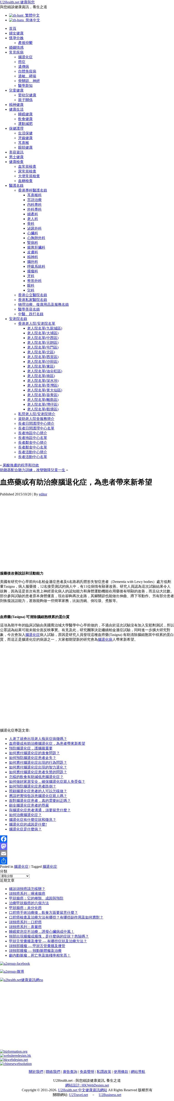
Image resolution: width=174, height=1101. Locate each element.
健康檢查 (16, 162)
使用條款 (121, 1072)
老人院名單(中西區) (42, 338)
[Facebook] (87, 839)
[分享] (87, 860)
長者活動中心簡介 (32, 452)
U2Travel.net (78, 1095)
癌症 (21, 62)
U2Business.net (110, 1095)
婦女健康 (16, 33)
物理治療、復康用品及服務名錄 (43, 304)
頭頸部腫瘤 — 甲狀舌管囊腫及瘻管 (37, 946)
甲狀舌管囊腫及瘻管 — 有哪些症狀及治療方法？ (48, 941)
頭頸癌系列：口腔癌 (25, 922)
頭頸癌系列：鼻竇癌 (25, 927)
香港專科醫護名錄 (32, 190)
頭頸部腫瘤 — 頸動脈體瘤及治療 (35, 951)
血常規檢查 (27, 166)
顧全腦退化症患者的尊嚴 (29, 805)
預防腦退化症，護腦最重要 (31, 748)
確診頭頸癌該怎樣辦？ (27, 889)
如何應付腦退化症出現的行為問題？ (38, 762)
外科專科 (34, 209)
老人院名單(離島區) (42, 400)
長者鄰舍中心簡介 (32, 442)
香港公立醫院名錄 (32, 295)
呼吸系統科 (36, 266)
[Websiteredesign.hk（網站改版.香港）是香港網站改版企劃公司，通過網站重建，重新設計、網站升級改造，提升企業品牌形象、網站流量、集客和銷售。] (15, 1055)
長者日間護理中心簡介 (36, 423)
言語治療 (34, 200)
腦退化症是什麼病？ (25, 829)
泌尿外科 (34, 228)
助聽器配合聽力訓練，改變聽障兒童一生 (32, 470)
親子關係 (25, 100)
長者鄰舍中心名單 (32, 447)
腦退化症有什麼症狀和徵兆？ (32, 820)
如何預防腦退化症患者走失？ (32, 758)
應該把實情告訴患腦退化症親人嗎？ (38, 796)
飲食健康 (25, 119)
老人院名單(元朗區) (42, 342)
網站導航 (138, 1072)
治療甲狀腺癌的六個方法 (29, 903)
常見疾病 (16, 52)
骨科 (30, 224)
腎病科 (32, 243)
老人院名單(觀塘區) (42, 409)
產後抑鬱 (25, 43)
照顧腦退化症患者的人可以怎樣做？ (38, 791)
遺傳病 (23, 66)
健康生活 (16, 109)
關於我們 (36, 1072)
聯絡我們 (53, 1072)
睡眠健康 (25, 114)
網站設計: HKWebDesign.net (87, 1085)
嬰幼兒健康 (27, 95)
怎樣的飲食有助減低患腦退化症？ (36, 777)
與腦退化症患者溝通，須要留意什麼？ (40, 810)
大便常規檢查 (29, 176)
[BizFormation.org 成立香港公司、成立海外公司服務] (13, 1051)
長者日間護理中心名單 (36, 428)
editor (43, 494)
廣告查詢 (70, 1072)
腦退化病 (105, 639)
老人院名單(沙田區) (42, 362)
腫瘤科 (32, 271)
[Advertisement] (87, 528)
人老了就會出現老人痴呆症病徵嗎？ (38, 739)
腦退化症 (25, 57)
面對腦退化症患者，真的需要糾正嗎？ (40, 801)
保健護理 (16, 128)
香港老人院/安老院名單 (36, 323)
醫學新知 (25, 85)
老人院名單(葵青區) (42, 395)
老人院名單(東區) (41, 366)
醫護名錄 (16, 185)
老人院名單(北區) (41, 352)
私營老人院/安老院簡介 (36, 414)
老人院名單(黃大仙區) (44, 390)
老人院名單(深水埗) (42, 381)
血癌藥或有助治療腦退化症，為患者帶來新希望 (47, 743)
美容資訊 (16, 152)
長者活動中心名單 (32, 457)
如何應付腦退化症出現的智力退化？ (38, 767)
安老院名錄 (18, 319)
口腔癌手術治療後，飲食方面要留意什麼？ (43, 912)
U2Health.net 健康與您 (17, 2)
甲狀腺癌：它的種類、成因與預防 (36, 898)
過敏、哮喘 (27, 76)
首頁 (12, 28)
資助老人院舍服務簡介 (36, 419)
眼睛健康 (25, 147)
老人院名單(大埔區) (42, 333)
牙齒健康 (25, 138)
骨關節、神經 (29, 81)
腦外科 (32, 262)
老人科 (32, 219)
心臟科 (32, 233)
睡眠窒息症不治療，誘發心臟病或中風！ (41, 932)
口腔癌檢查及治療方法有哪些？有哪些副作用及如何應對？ (56, 917)
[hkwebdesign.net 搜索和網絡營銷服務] (14, 1060)
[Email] (87, 853)
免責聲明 (87, 1072)
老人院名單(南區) (41, 376)
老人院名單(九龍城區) (44, 328)
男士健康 (16, 157)
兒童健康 (16, 90)
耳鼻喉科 (34, 195)
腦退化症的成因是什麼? (28, 824)
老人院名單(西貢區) (42, 357)
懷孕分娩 (16, 38)
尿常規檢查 (27, 171)
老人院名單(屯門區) (42, 347)
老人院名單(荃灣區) (42, 385)
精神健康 (16, 105)
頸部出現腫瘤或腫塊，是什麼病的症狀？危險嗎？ (49, 936)
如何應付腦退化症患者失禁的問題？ (38, 772)
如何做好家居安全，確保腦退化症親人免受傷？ (47, 781)
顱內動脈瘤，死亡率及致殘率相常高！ (40, 955)
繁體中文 (31, 15)
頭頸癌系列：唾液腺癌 (27, 893)
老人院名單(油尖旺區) (44, 371)
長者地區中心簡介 (32, 433)
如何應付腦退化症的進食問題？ (34, 753)
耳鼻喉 (23, 143)
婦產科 (32, 214)
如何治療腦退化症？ (25, 815)
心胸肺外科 (36, 238)
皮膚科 (32, 252)
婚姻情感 (16, 47)
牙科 (30, 276)
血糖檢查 (25, 181)
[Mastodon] (87, 846)
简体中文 (32, 20)
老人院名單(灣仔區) (42, 404)
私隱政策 (104, 1072)
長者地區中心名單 (32, 438)
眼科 (30, 285)
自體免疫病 (27, 71)
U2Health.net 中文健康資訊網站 (82, 1090)
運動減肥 (25, 124)
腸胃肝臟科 (36, 247)
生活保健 (25, 133)
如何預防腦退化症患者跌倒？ (32, 786)
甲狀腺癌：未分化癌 (25, 908)
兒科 (30, 290)
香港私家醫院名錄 (32, 300)
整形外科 (34, 281)
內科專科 (34, 204)
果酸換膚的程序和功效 (21, 465)
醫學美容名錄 (29, 309)
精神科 (32, 257)
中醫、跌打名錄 (31, 314)
